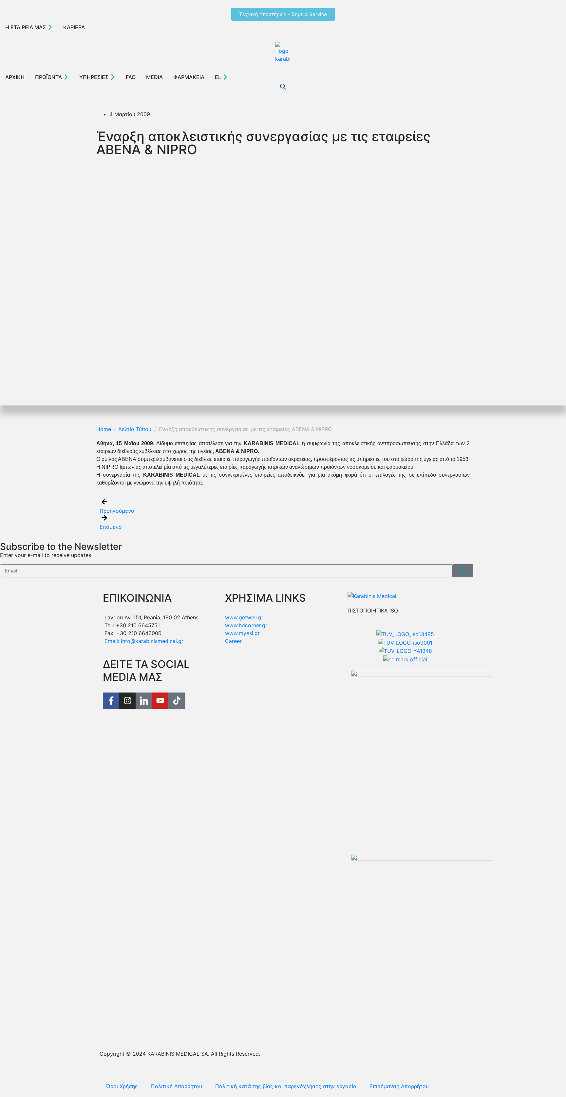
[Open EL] (225, 77)
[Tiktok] (176, 701)
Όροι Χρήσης (122, 1086)
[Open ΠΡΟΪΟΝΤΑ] (66, 77)
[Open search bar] (283, 86)
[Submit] (463, 570)
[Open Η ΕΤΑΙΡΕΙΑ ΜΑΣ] (50, 27)
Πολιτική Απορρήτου (176, 1086)
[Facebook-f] (111, 701)
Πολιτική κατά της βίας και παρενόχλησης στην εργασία (285, 1086)
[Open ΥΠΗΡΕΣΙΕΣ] (112, 77)
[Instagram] (127, 701)
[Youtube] (160, 701)
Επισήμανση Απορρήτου (399, 1086)
